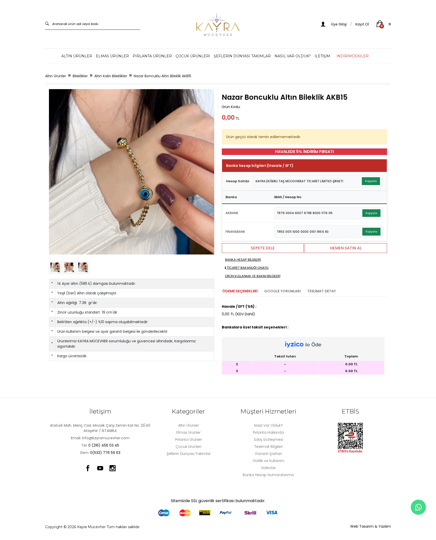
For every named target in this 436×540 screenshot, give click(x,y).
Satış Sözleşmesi (268, 439)
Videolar (268, 467)
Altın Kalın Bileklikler (110, 76)
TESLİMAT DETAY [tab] (321, 291)
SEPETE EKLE (263, 248)
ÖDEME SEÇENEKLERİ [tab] (240, 291)
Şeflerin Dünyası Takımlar (242, 56)
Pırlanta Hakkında (268, 432)
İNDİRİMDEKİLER (353, 56)
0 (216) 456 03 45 (103, 445)
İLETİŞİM (322, 56)
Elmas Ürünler (112, 56)
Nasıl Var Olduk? (268, 425)
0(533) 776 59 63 (105, 452)
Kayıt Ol (362, 24)
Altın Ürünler (76, 56)
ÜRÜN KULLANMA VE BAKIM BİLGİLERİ (252, 276)
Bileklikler (80, 76)
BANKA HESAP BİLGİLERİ (243, 259)
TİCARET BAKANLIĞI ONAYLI (247, 267)
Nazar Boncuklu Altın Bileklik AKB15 (162, 76)
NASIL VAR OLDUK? (293, 56)
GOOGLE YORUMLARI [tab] (282, 291)
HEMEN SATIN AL (346, 248)
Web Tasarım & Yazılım (370, 526)
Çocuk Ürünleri (193, 56)
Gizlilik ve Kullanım (268, 460)
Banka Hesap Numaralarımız (268, 474)
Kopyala (371, 181)
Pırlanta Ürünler (152, 56)
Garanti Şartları (268, 453)
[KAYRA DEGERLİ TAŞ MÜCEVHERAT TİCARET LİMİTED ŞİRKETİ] (218, 24)
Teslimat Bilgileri (268, 446)
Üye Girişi (338, 24)
